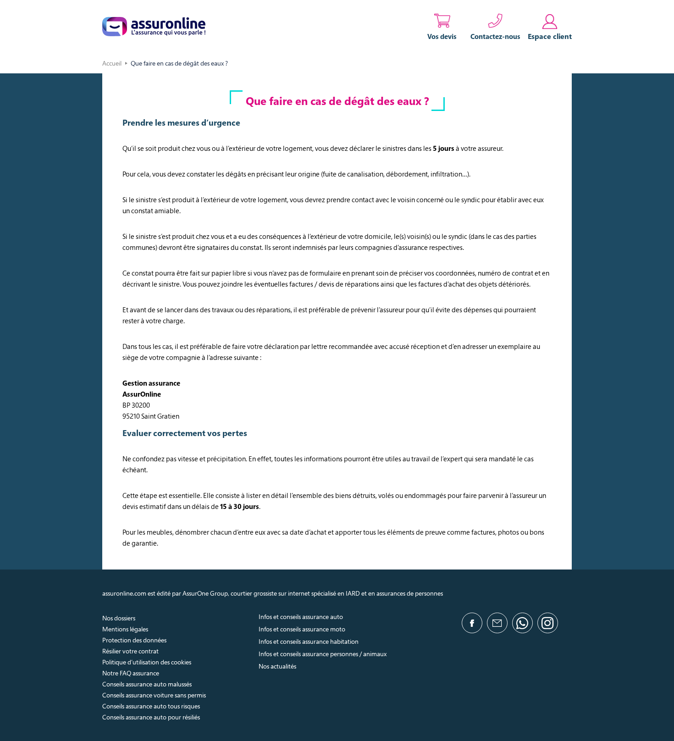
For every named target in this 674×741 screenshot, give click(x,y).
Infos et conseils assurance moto (302, 629)
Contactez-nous (495, 36)
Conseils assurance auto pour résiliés (151, 717)
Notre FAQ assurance (130, 673)
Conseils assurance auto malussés (147, 684)
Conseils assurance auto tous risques (151, 706)
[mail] (497, 623)
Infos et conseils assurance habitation (309, 641)
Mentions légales (125, 629)
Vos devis (442, 36)
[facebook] (472, 623)
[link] (550, 26)
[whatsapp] (522, 623)
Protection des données (134, 640)
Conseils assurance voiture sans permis (154, 695)
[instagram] (547, 623)
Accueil (112, 63)
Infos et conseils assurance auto (301, 616)
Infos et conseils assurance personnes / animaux (323, 653)
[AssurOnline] (153, 26)
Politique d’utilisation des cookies (146, 662)
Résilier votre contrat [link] (130, 651)
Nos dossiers (118, 618)
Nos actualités (277, 666)
